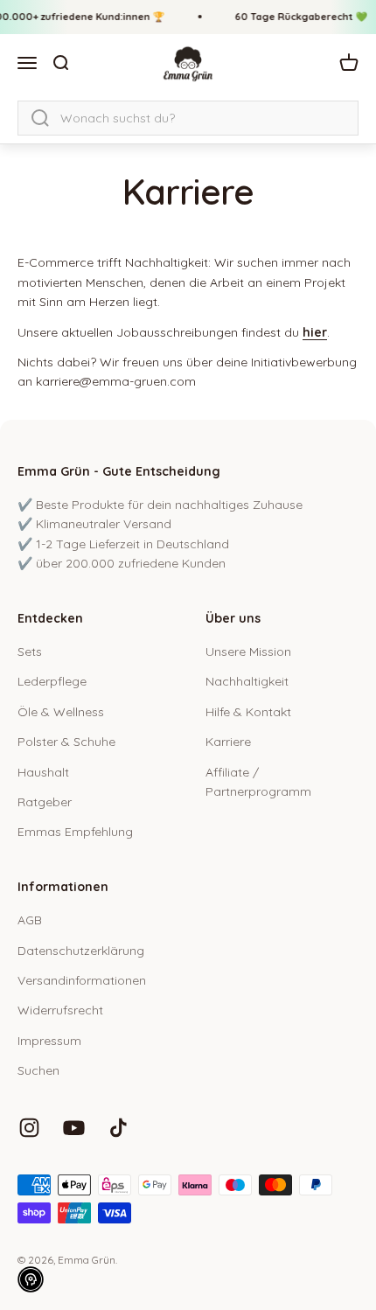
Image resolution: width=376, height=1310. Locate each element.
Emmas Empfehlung (75, 832)
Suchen (38, 1070)
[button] (30, 1279)
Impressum (49, 1041)
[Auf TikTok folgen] (118, 1127)
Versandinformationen (81, 980)
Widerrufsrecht (60, 1010)
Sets (29, 651)
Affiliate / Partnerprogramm (258, 781)
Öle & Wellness (60, 712)
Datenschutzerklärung (80, 950)
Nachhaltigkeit (247, 681)
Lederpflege (52, 681)
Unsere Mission (248, 651)
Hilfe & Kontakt (248, 712)
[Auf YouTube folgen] (74, 1127)
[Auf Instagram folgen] (29, 1127)
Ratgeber (44, 802)
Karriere (228, 741)
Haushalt (43, 772)
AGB (29, 920)
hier (315, 332)
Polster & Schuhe (66, 741)
